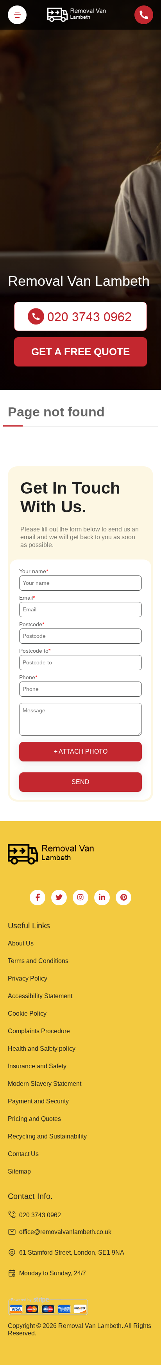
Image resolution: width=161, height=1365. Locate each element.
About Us (21, 943)
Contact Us (23, 1154)
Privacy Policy (27, 978)
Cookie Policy (27, 1013)
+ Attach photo (80, 751)
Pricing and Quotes (34, 1118)
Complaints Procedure (39, 1031)
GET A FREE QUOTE (80, 352)
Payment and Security (38, 1101)
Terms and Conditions (38, 961)
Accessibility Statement (40, 996)
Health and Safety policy (41, 1048)
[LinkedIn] (102, 897)
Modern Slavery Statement (44, 1083)
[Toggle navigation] (17, 14)
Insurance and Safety (37, 1066)
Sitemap (19, 1171)
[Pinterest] (123, 897)
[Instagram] (80, 897)
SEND (80, 782)
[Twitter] (59, 897)
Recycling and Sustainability (47, 1136)
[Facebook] (37, 897)
